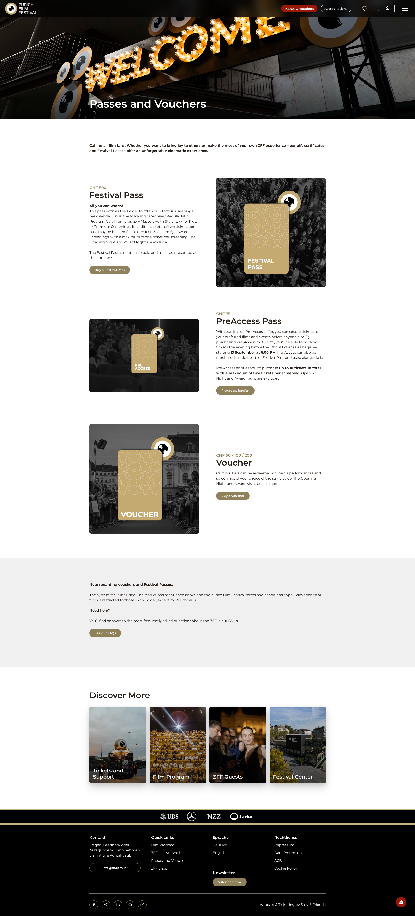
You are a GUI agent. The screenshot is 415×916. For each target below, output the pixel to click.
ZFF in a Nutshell (165, 853)
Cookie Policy (285, 868)
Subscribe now (229, 882)
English (219, 853)
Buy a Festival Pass (110, 270)
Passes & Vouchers (299, 9)
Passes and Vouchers (169, 861)
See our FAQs (105, 633)
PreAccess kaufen (235, 391)
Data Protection (288, 853)
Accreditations (335, 9)
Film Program (162, 845)
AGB (278, 861)
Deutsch (220, 845)
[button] (404, 8)
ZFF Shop (159, 868)
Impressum (284, 845)
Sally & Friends (313, 905)
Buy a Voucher (232, 496)
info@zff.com (112, 868)
